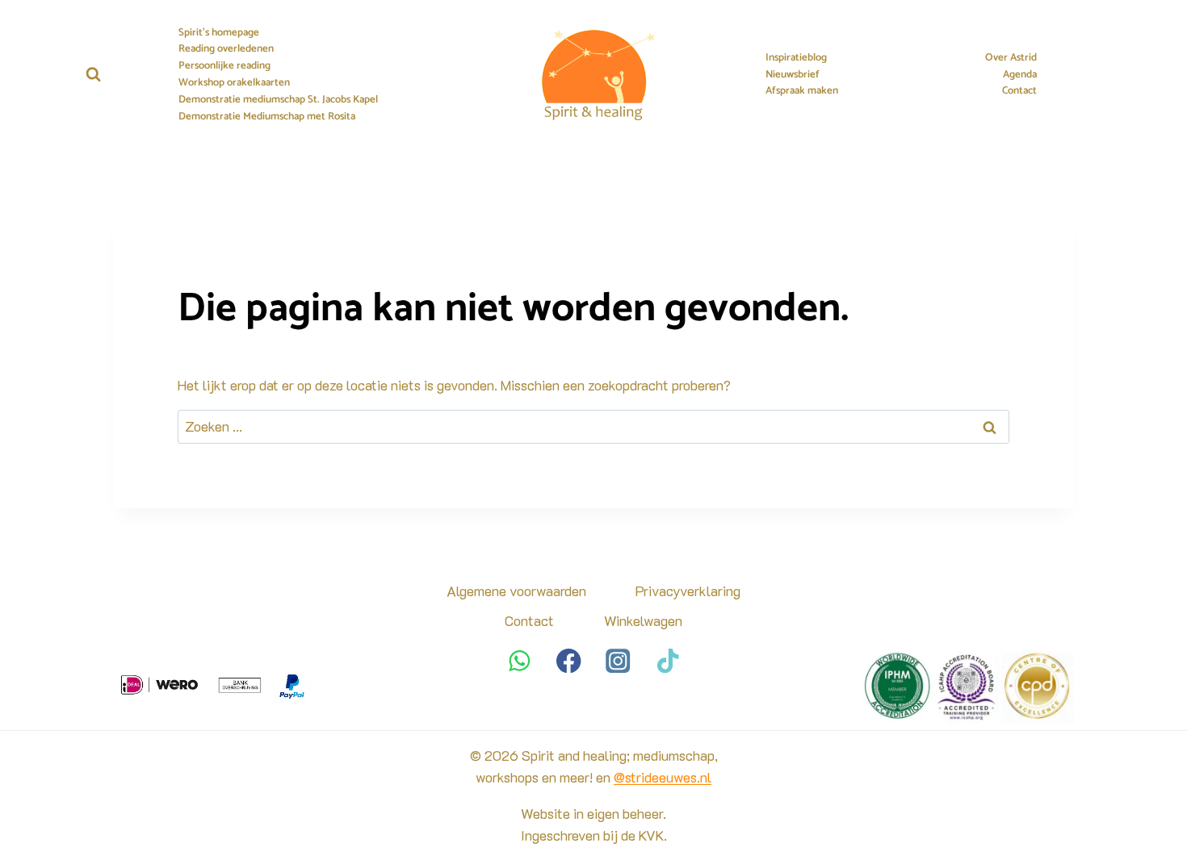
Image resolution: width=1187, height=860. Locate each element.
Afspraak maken (801, 91)
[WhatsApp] (519, 660)
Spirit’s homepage (218, 33)
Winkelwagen (643, 620)
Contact (1019, 91)
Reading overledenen (226, 49)
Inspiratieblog (796, 58)
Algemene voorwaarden (516, 590)
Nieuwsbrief (792, 75)
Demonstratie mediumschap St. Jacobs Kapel (278, 100)
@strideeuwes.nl (662, 777)
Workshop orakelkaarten (234, 83)
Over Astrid (1011, 58)
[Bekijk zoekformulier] (93, 75)
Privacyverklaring (687, 590)
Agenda (1020, 75)
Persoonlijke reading (224, 66)
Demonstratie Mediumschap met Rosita (266, 117)
